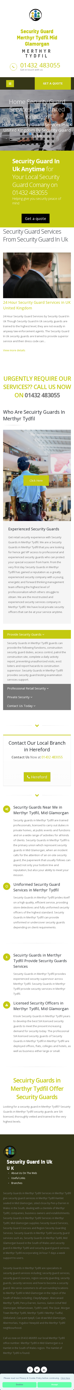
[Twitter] (37, 1370)
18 (25, 144)
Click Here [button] (65, 1378)
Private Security (18, 697)
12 (35, 139)
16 (53, 139)
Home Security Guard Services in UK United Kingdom (37, 109)
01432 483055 (40, 65)
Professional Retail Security (27, 688)
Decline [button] (19, 1385)
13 (39, 139)
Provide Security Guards (24, 634)
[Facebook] (30, 1370)
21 (39, 144)
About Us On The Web (24, 1173)
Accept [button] (54, 1385)
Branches (16, 1183)
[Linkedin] (44, 1370)
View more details (14, 350)
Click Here (36, 480)
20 (35, 144)
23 (48, 144)
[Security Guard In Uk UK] (9, 1151)
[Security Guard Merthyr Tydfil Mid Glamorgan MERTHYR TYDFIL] (37, 14)
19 (30, 144)
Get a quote (53, 83)
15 (48, 139)
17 (21, 144)
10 (25, 139)
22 (44, 144)
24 (53, 144)
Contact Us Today (20, 706)
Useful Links (18, 1178)
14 (44, 139)
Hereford (38, 776)
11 (30, 139)
